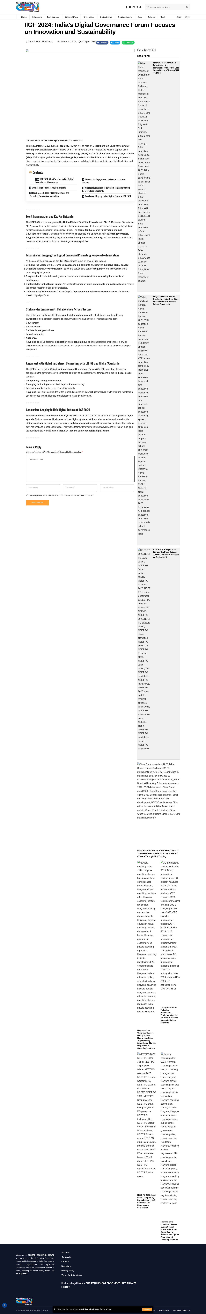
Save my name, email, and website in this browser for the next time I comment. (61, 495)
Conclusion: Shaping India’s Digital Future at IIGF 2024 (108, 196)
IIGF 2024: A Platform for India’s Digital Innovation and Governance (54, 181)
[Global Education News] (27, 7)
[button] (102, 42)
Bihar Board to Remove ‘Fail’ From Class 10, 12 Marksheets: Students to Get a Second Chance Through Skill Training (166, 68)
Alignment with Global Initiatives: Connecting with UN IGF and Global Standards (106, 189)
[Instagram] (133, 7)
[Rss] (140, 7)
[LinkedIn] (137, 7)
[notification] (173, 17)
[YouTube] (130, 7)
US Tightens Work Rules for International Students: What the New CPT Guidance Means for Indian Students (169, 1015)
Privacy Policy (89, 1309)
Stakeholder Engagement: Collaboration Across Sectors (103, 181)
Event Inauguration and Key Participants (49, 187)
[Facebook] (126, 7)
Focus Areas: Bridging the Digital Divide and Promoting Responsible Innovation (49, 194)
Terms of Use (105, 1309)
